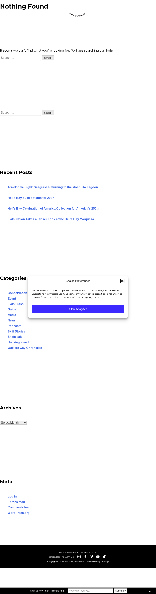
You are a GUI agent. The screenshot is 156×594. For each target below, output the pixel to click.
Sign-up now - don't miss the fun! (47, 590)
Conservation (17, 293)
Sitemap (104, 561)
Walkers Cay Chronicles (25, 347)
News (12, 320)
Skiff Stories (16, 331)
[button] (122, 281)
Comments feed (19, 507)
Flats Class (16, 304)
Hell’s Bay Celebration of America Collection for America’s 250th (53, 208)
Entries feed (16, 502)
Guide (12, 309)
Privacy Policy (92, 561)
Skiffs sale (15, 336)
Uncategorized (18, 342)
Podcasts (14, 326)
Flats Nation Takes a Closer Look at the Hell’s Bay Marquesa (51, 219)
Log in (12, 496)
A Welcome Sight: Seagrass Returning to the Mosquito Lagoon (53, 187)
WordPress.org (18, 512)
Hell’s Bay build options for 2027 (31, 197)
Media (12, 315)
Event (12, 298)
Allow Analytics (78, 309)
